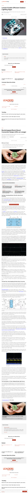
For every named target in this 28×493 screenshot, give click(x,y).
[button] (2, 1)
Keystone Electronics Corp (5, 106)
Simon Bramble (6, 427)
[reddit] (15, 140)
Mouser (15, 106)
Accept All (25, 491)
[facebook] (11, 140)
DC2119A (4, 211)
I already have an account (14, 93)
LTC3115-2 (15, 211)
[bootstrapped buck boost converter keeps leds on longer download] (14, 408)
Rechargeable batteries (5, 289)
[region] (14, 86)
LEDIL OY (20, 47)
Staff (2, 14)
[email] (16, 140)
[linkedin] (12, 140)
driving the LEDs (16, 175)
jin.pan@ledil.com (5, 48)
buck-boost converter (20, 178)
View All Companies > (14, 482)
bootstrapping (9, 179)
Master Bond (3, 107)
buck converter (21, 291)
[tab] (4, 84)
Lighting (3, 5)
